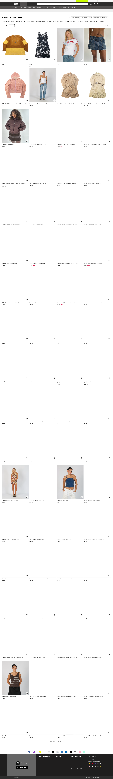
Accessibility (97, 777)
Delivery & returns (42, 762)
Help (39, 759)
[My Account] (91, 4)
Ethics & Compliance (42, 772)
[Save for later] (26, 59)
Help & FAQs (92, 1)
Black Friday (73, 764)
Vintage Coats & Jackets (86, 17)
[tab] (16, 7)
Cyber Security (57, 766)
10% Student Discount (43, 766)
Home (3, 14)
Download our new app (82, 1)
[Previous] (70, 18)
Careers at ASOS (58, 761)
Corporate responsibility (59, 762)
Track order (41, 761)
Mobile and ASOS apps (75, 759)
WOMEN (23, 4)
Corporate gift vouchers (75, 762)
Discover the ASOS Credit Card (77, 768)
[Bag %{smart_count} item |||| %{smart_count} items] (97, 4)
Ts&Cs (93, 777)
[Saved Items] (94, 4)
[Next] (110, 18)
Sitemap (40, 768)
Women (8, 14)
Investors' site (57, 764)
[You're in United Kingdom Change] (97, 1)
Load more (56, 746)
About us (56, 759)
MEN (31, 4)
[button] (89, 763)
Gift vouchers (73, 761)
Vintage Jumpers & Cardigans (100, 17)
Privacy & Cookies (87, 777)
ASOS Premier (41, 764)
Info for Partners (74, 766)
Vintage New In (75, 17)
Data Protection (41, 770)
